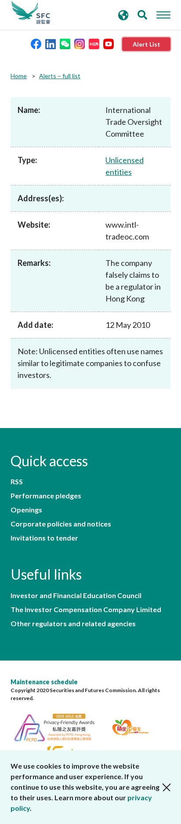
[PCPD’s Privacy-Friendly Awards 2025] (60, 726)
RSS (17, 481)
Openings (26, 509)
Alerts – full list (59, 76)
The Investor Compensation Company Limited (86, 609)
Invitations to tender (44, 537)
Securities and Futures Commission (31, 12)
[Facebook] (36, 43)
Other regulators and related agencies (73, 623)
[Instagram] (79, 43)
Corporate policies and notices (61, 523)
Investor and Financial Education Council (76, 595)
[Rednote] (94, 43)
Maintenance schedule (44, 682)
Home (19, 76)
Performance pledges (46, 495)
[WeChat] (65, 43)
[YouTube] (108, 43)
